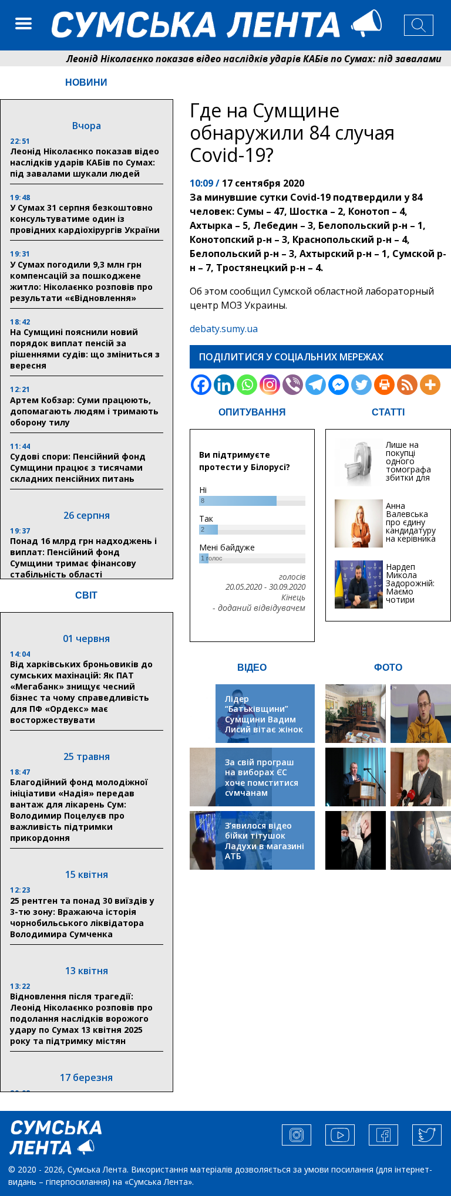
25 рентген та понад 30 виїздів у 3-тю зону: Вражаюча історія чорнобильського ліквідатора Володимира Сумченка (82, 917)
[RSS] (407, 384)
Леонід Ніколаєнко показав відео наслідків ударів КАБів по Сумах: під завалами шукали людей (84, 162)
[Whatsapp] (247, 384)
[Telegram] (315, 384)
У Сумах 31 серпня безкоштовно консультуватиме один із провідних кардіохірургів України (85, 218)
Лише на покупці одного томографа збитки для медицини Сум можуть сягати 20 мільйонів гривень (410, 481)
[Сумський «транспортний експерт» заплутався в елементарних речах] (421, 713)
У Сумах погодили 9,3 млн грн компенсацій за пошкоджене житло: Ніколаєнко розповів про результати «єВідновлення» (81, 281)
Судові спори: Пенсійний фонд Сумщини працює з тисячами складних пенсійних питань (78, 467)
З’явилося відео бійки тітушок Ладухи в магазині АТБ (264, 841)
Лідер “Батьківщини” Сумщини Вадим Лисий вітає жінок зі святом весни (264, 719)
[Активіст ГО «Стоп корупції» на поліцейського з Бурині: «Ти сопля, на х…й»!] (355, 840)
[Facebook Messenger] (338, 384)
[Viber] (292, 384)
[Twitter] (361, 384)
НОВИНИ (86, 82)
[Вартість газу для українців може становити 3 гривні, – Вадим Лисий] (421, 777)
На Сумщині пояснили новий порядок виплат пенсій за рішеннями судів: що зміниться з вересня (85, 348)
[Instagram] (270, 384)
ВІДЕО (252, 668)
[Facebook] (201, 384)
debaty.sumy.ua (224, 328)
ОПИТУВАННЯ (252, 412)
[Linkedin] (224, 384)
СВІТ (86, 595)
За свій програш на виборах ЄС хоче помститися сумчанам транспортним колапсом (261, 787)
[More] (430, 384)
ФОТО (388, 668)
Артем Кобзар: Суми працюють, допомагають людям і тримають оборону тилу (84, 411)
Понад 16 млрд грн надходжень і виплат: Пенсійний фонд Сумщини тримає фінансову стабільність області (83, 557)
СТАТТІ (388, 412)
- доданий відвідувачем (259, 608)
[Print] (384, 384)
